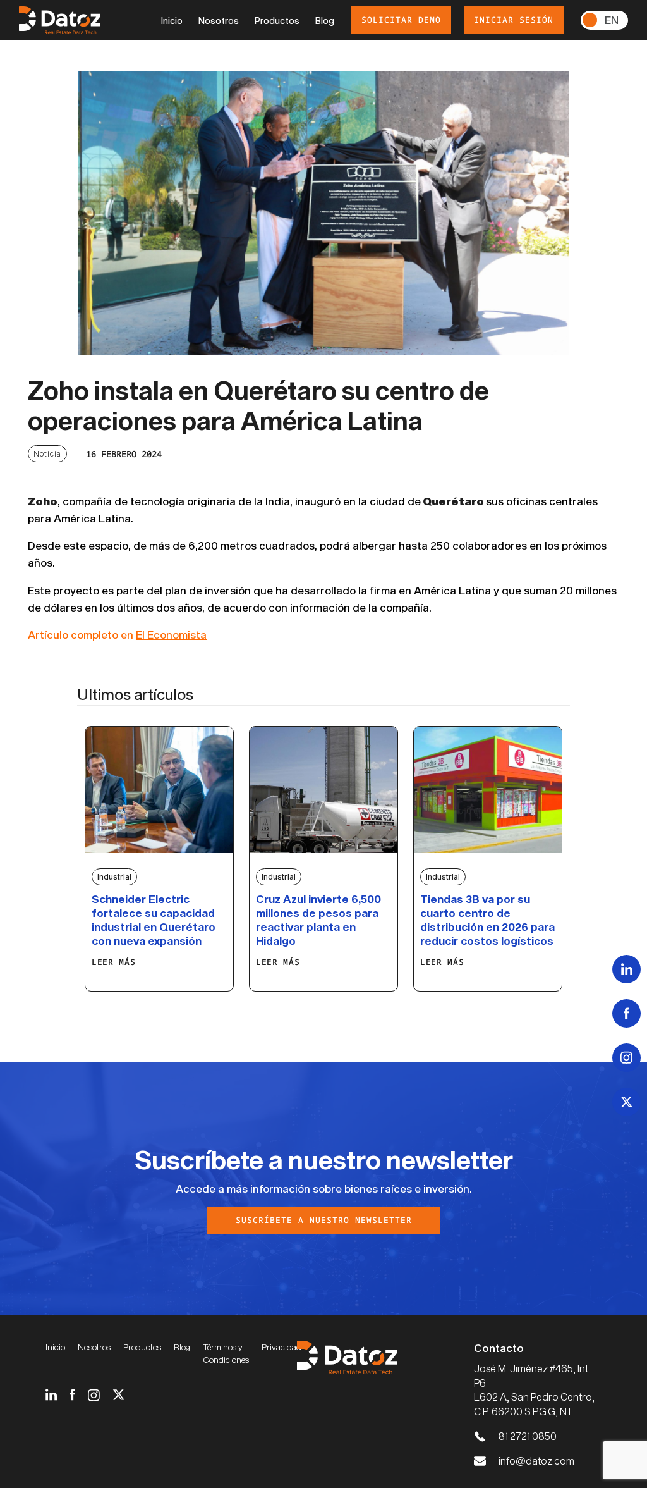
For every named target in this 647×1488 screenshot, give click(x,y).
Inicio (172, 20)
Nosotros (218, 20)
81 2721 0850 (528, 1436)
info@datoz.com (536, 1460)
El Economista (171, 634)
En (612, 19)
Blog (324, 20)
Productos (277, 20)
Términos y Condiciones (226, 1353)
